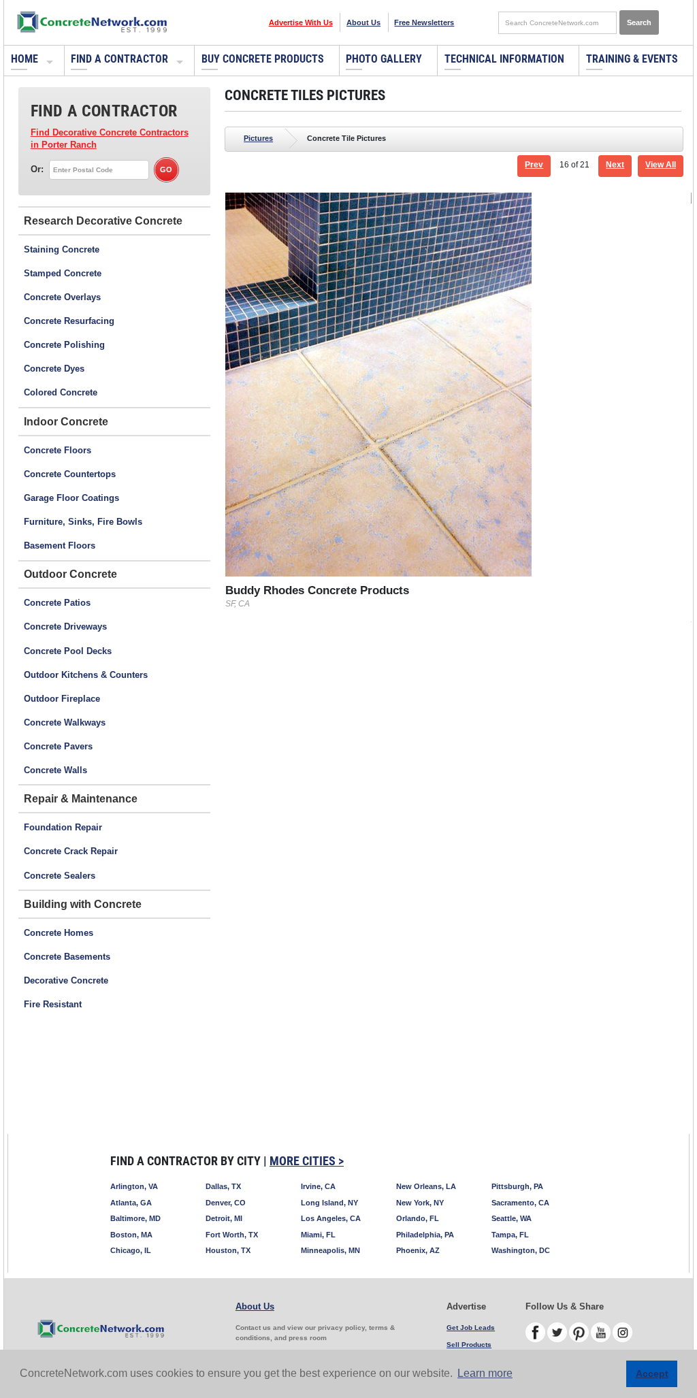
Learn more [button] (485, 1373)
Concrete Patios (57, 603)
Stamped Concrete (62, 273)
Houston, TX (228, 1250)
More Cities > (307, 1161)
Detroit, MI (224, 1218)
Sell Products (469, 1344)
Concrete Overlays (62, 297)
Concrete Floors (57, 450)
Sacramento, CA (520, 1203)
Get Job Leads (471, 1327)
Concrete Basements (67, 957)
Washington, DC (520, 1250)
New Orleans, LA (426, 1186)
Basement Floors (59, 545)
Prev (534, 165)
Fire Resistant (53, 1004)
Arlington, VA (134, 1186)
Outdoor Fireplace (62, 699)
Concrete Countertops (70, 474)
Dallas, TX (223, 1186)
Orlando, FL (417, 1218)
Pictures (258, 138)
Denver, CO (226, 1203)
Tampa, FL (510, 1235)
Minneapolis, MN (330, 1250)
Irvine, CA (318, 1186)
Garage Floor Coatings (71, 498)
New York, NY (420, 1203)
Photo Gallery (384, 58)
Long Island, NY (329, 1203)
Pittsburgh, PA (517, 1186)
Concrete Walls (55, 770)
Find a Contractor (119, 58)
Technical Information (504, 58)
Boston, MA (131, 1235)
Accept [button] (652, 1373)
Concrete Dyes (54, 368)
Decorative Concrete (66, 980)
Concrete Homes (58, 933)
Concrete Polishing (64, 345)
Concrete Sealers (59, 876)
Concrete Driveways (65, 626)
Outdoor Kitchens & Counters (86, 675)
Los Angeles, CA (331, 1218)
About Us (363, 22)
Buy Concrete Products (262, 58)
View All (660, 165)
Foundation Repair (63, 827)
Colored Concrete (60, 392)
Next (615, 165)
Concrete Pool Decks (68, 651)
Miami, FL (318, 1235)
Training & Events (632, 58)
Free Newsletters (424, 22)
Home (24, 58)
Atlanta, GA (131, 1203)
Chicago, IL (130, 1250)
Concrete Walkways (65, 722)
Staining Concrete (61, 249)
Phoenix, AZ (418, 1250)
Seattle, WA (511, 1218)
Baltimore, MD (135, 1218)
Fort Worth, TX (232, 1235)
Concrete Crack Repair (71, 851)
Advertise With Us (301, 22)
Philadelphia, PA (425, 1235)
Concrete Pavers (58, 746)
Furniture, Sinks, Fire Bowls (83, 522)
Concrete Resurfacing (69, 321)
